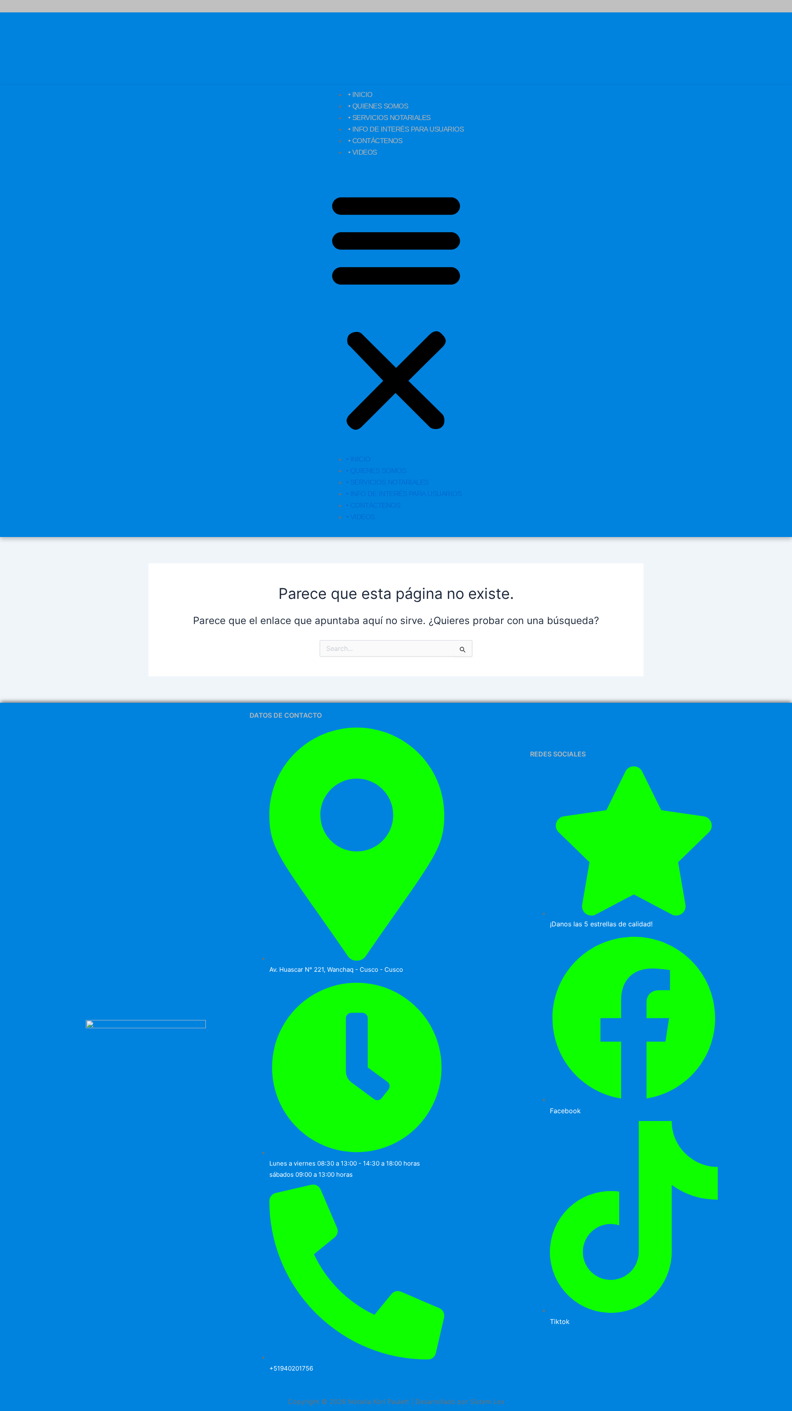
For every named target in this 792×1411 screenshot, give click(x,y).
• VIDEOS (362, 152)
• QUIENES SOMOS (378, 106)
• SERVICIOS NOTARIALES (389, 118)
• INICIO (360, 95)
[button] (396, 311)
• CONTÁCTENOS (375, 141)
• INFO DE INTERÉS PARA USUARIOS (406, 129)
